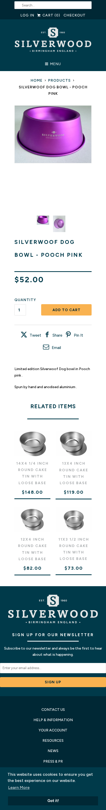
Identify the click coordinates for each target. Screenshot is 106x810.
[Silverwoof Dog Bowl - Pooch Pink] (53, 134)
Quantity (25, 300)
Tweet (35, 335)
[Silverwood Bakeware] (53, 41)
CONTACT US (53, 709)
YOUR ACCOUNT (53, 730)
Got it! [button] (53, 800)
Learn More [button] (19, 787)
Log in (27, 15)
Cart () (50, 15)
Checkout (75, 15)
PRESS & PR (53, 761)
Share (57, 335)
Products (59, 80)
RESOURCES (53, 740)
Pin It (78, 335)
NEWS (53, 751)
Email (56, 347)
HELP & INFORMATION (53, 720)
